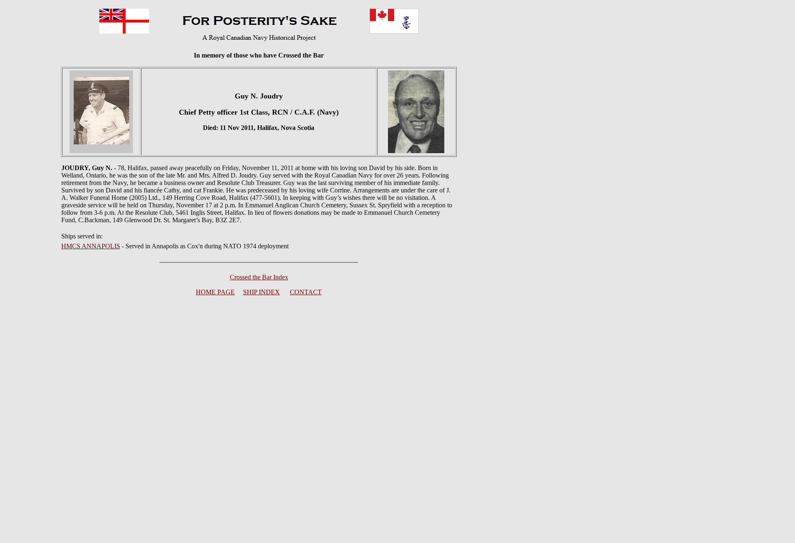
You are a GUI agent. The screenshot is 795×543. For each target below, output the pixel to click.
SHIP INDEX (261, 292)
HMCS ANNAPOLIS (90, 246)
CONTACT (306, 292)
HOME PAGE (215, 292)
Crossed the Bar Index (259, 277)
